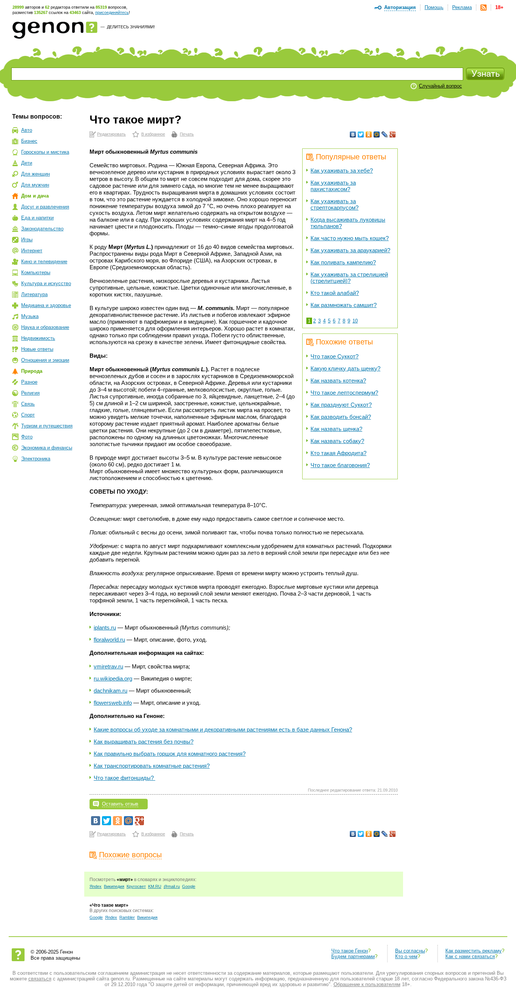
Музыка (30, 316)
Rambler (127, 917)
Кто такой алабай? (335, 293)
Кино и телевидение (44, 261)
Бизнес (29, 141)
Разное (29, 382)
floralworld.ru (109, 639)
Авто (26, 130)
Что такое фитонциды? (124, 778)
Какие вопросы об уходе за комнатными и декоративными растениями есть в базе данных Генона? (223, 729)
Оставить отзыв (120, 804)
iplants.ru (105, 627)
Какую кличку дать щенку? (345, 368)
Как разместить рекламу (473, 951)
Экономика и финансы (46, 448)
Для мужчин (35, 185)
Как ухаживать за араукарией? (350, 250)
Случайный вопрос (440, 86)
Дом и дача (35, 196)
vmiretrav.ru (108, 666)
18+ (499, 7)
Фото (26, 437)
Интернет (31, 250)
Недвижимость (38, 338)
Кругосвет (136, 886)
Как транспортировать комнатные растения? (152, 766)
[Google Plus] (393, 134)
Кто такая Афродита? (338, 453)
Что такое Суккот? (334, 356)
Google (188, 886)
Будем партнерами (353, 956)
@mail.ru (172, 886)
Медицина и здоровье (46, 305)
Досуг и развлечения (45, 207)
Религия (30, 393)
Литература (34, 294)
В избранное (153, 134)
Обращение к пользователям (367, 984)
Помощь (434, 7)
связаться (39, 979)
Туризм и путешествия (47, 426)
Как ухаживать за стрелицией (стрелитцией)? (349, 277)
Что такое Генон (349, 951)
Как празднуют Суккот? (341, 404)
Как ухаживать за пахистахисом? (333, 185)
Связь (28, 404)
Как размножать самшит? (344, 305)
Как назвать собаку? (337, 441)
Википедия (114, 886)
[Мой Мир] (377, 134)
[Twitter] (361, 134)
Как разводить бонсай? (341, 417)
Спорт (28, 415)
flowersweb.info (113, 702)
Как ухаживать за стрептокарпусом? (334, 204)
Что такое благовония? (340, 465)
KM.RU (154, 886)
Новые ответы (37, 349)
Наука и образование (45, 327)
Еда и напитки (37, 218)
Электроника (35, 459)
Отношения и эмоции (45, 360)
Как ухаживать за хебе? (342, 170)
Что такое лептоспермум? (344, 392)
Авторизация (400, 7)
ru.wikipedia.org (113, 678)
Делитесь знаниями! (131, 27)
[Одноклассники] (369, 134)
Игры (26, 239)
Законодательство (42, 229)
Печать (187, 134)
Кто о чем (406, 956)
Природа (31, 371)
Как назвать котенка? (338, 380)
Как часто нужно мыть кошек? (350, 238)
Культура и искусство (46, 283)
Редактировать (111, 134)
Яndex (96, 886)
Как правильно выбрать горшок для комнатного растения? (170, 753)
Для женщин (35, 174)
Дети (26, 163)
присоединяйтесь (112, 12)
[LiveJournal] (385, 134)
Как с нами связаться (470, 956)
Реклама (462, 7)
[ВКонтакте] (353, 134)
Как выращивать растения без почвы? (143, 741)
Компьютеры (35, 272)
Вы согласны (410, 951)
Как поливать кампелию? (343, 262)
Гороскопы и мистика (45, 152)
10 (355, 321)
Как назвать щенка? (336, 429)
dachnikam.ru (110, 690)
